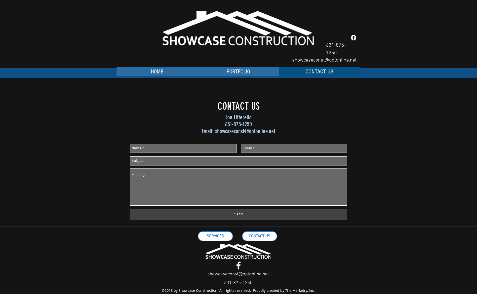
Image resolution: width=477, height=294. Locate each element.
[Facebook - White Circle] (353, 37)
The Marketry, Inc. (300, 290)
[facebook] (238, 265)
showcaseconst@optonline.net (245, 131)
